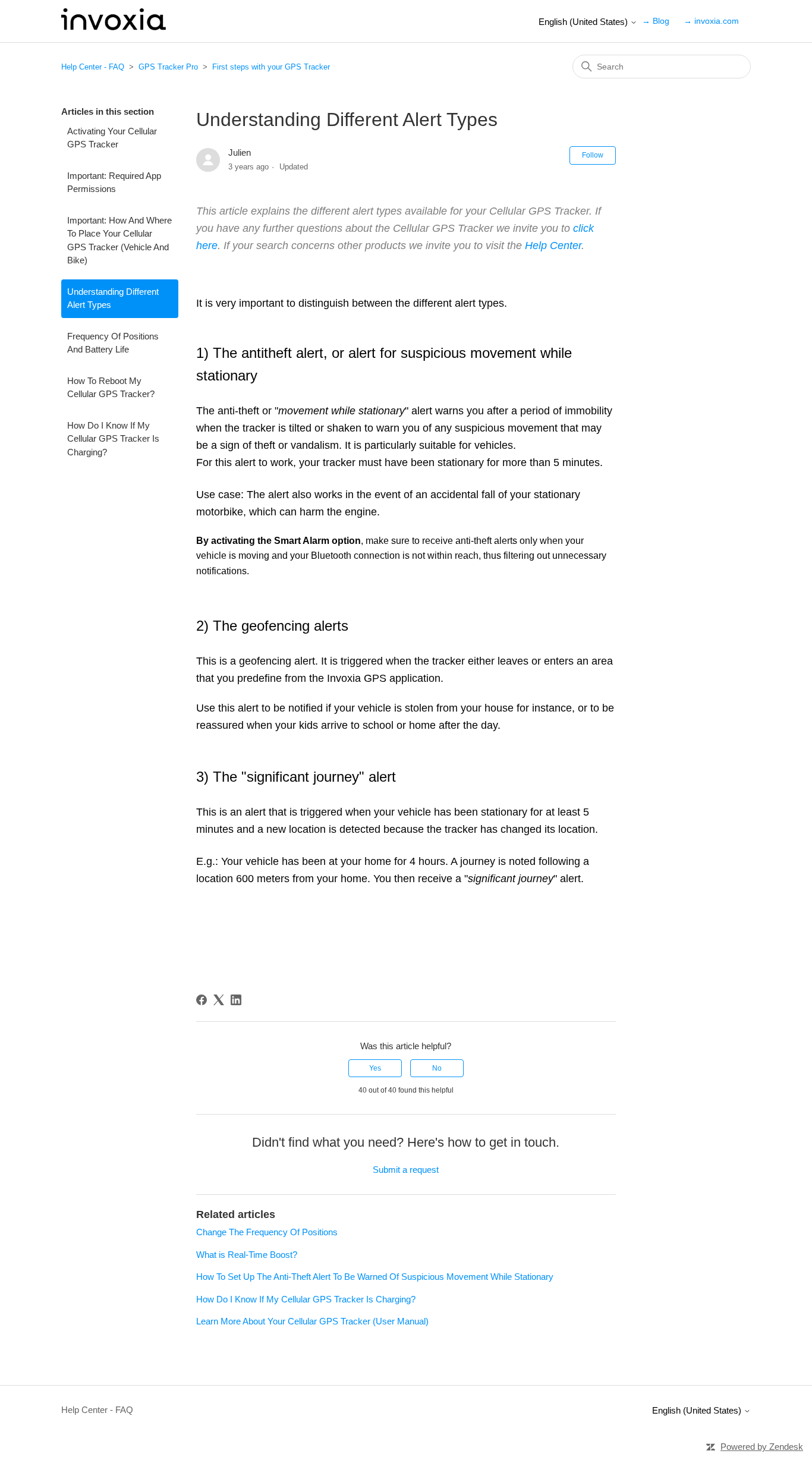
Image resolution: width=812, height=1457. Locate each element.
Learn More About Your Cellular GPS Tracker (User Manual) (312, 1321)
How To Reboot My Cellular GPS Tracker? (111, 387)
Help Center (553, 245)
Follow (592, 155)
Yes (375, 1068)
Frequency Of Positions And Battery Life (113, 343)
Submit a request (406, 1170)
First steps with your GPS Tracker (271, 66)
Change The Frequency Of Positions (267, 1232)
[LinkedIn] (236, 1000)
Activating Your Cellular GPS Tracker (112, 138)
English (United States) (584, 22)
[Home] (113, 27)
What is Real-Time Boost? (246, 1255)
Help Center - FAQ (92, 66)
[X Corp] (218, 1000)
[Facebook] (201, 1000)
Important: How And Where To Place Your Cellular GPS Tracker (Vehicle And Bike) (119, 240)
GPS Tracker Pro (168, 66)
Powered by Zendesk (761, 1447)
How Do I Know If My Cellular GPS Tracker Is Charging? (113, 438)
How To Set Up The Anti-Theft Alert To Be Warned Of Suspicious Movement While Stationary (374, 1277)
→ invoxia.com (711, 21)
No (437, 1068)
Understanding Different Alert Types (113, 298)
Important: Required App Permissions (114, 182)
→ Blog (655, 21)
